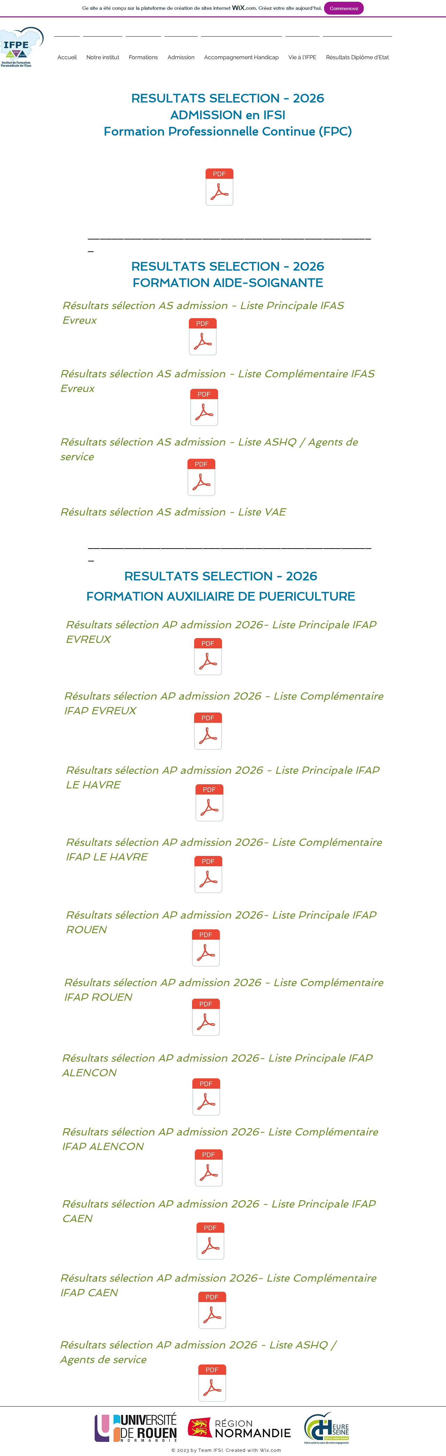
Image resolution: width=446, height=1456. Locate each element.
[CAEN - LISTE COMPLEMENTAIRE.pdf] (212, 1311)
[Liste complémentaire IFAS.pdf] (204, 408)
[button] (103, 54)
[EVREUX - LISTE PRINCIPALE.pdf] (208, 657)
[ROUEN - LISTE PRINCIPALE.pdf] (206, 948)
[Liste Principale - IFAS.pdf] (202, 337)
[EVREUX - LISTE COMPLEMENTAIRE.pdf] (208, 732)
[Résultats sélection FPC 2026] (219, 188)
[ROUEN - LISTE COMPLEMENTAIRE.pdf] (206, 1018)
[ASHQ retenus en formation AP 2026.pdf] (212, 1384)
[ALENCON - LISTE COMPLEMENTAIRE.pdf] (208, 1168)
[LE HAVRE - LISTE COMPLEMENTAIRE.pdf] (208, 875)
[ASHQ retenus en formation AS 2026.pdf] (201, 478)
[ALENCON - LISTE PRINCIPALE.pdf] (206, 1097)
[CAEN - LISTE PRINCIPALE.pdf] (210, 1242)
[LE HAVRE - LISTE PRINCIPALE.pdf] (209, 803)
